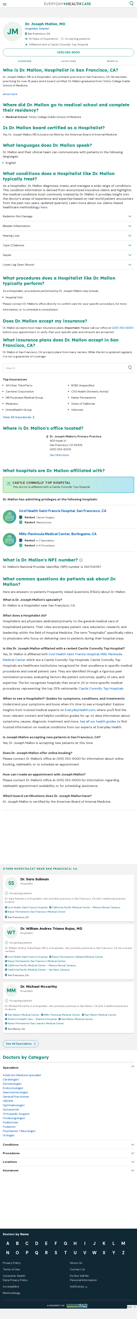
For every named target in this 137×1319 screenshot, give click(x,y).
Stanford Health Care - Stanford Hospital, (32, 1019)
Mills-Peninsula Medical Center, (62, 1014)
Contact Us (77, 1269)
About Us (76, 1263)
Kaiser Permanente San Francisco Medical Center (36, 911)
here (44, 207)
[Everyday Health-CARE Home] (67, 3)
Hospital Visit (14, 297)
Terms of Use (11, 1269)
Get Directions (59, 455)
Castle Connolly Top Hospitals (101, 688)
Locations (68, 61)
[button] (131, 3)
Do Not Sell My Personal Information (83, 1278)
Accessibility (11, 1286)
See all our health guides (98, 721)
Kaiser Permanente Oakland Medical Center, (77, 956)
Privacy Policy (12, 1263)
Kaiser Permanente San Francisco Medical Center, (37, 961)
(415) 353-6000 (68, 52)
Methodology (12, 1293)
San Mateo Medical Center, (24, 1014)
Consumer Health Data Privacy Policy (15, 1278)
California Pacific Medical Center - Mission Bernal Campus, (86, 907)
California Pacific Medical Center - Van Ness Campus (39, 969)
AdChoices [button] (77, 1286)
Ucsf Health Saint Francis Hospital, (28, 907)
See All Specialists (19, 1044)
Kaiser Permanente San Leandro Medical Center (36, 1023)
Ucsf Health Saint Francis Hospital (74, 654)
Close (129, 1307)
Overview (24, 61)
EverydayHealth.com (80, 710)
